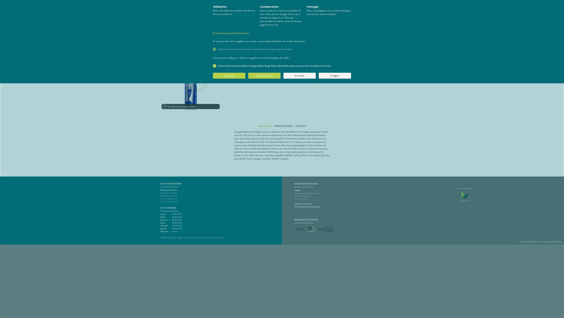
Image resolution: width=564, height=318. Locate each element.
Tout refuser (300, 75)
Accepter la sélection (264, 75)
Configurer (334, 75)
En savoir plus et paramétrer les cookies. (231, 33)
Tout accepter (229, 75)
